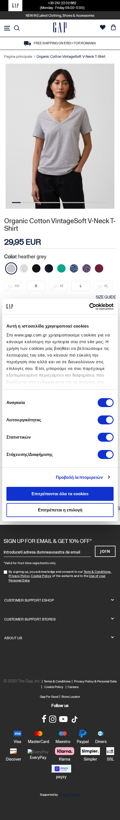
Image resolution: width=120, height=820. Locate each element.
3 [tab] (34, 202)
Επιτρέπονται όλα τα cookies (60, 493)
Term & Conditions (97, 571)
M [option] (61, 286)
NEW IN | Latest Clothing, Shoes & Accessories (60, 16)
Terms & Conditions (58, 681)
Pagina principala (18, 56)
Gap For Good (49, 696)
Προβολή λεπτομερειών (79, 477)
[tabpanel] (60, 136)
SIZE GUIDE (106, 297)
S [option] (36, 286)
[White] (24, 268)
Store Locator (70, 696)
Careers (73, 687)
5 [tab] (51, 202)
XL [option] (106, 286)
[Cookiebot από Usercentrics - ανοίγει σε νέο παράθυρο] (89, 306)
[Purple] (86, 268)
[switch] (106, 420)
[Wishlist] (102, 28)
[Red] (99, 268)
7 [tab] (68, 202)
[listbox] (60, 287)
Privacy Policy (19, 576)
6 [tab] (60, 202)
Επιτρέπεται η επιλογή (60, 510)
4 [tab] (42, 202)
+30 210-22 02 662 (62, 3)
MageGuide (69, 795)
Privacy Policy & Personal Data (95, 681)
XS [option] (17, 286)
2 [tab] (25, 202)
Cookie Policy (41, 576)
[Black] (36, 268)
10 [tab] (94, 202)
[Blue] (49, 268)
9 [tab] (86, 202)
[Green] (61, 268)
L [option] (81, 286)
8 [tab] (77, 202)
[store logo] (60, 28)
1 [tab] (16, 202)
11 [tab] (103, 202)
